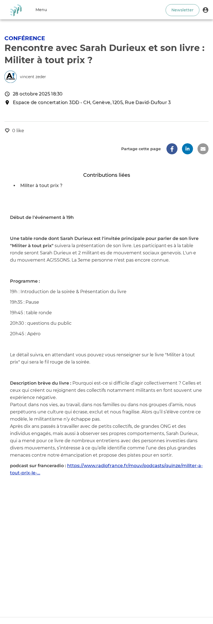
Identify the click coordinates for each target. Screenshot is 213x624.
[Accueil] (16, 9)
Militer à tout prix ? (41, 185)
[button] (205, 10)
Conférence (24, 38)
